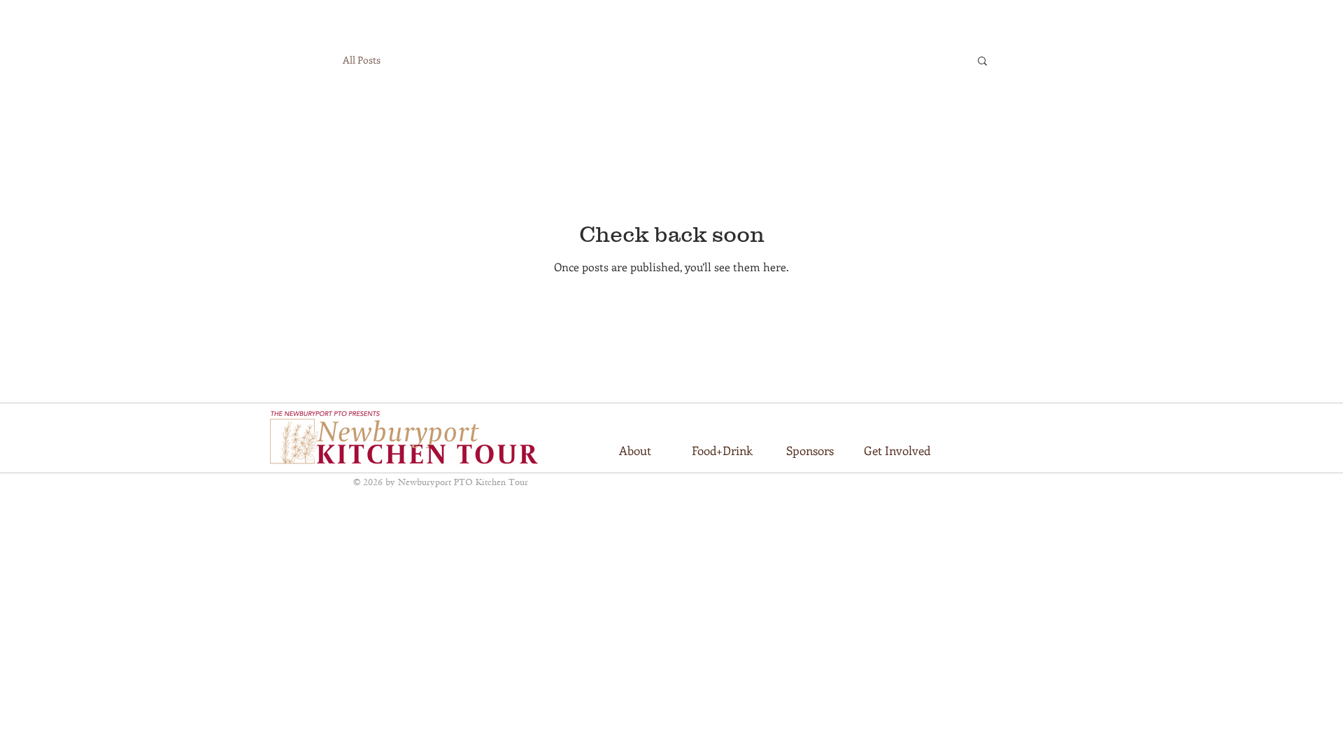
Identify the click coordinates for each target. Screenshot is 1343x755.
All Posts (362, 59)
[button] (982, 62)
